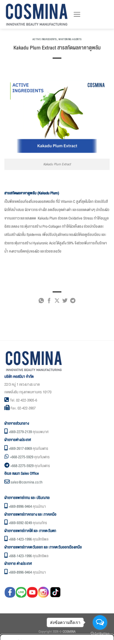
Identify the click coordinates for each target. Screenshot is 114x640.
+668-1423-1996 (20, 539)
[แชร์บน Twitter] (65, 301)
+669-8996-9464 (20, 506)
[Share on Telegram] (72, 301)
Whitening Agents (70, 39)
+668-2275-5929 (21, 457)
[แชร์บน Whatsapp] (41, 301)
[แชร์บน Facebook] (49, 301)
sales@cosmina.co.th (26, 482)
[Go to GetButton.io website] (100, 634)
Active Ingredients (44, 39)
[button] (77, 14)
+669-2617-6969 (20, 448)
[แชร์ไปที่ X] (57, 301)
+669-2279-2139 (20, 432)
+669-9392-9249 (20, 523)
